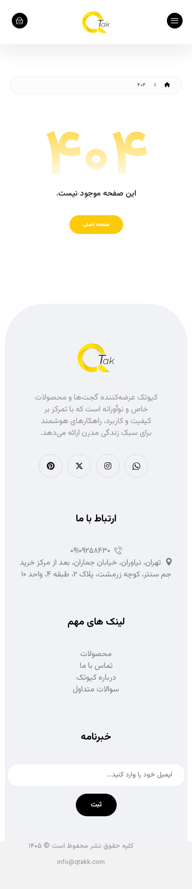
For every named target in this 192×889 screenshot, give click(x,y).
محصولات (96, 654)
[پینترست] (51, 466)
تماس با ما (96, 666)
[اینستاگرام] (108, 466)
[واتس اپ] (136, 466)
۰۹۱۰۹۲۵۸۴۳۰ (90, 551)
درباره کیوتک (96, 678)
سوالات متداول (96, 690)
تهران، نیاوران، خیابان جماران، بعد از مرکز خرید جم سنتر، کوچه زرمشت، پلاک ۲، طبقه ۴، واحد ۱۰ (95, 569)
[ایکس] (79, 466)
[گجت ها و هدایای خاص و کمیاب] (96, 22)
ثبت (96, 805)
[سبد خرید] (20, 21)
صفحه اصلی (96, 225)
